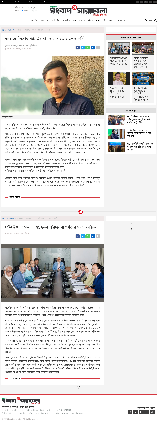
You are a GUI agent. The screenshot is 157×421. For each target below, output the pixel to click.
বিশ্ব (58, 20)
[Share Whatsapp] (87, 47)
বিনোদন (82, 20)
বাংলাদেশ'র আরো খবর (131, 37)
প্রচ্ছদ (42, 20)
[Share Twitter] (82, 48)
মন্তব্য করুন (15, 197)
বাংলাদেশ (51, 20)
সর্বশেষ (34, 20)
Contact (18, 2)
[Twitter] (141, 2)
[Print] (98, 47)
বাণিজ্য (91, 20)
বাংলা (25, 10)
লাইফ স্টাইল (101, 20)
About (10, 2)
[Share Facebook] (77, 48)
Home (4, 2)
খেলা (74, 20)
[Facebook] (137, 2)
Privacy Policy (28, 2)
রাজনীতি (66, 20)
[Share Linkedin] (93, 48)
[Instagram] (150, 2)
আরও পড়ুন (131, 110)
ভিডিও (111, 20)
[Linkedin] (146, 2)
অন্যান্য (120, 20)
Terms (38, 2)
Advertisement (48, 2)
